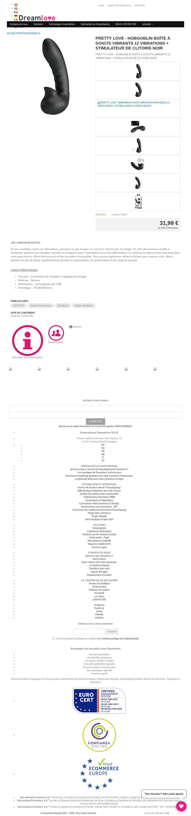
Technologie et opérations (62, 24)
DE (103, 454)
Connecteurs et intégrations (99, 500)
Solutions (38, 24)
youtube (99, 617)
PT (103, 460)
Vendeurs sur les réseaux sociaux (99, 534)
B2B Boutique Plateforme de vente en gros (99, 490)
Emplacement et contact (99, 575)
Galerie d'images (99, 572)
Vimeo (99, 611)
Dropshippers (99, 528)
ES (102, 444)
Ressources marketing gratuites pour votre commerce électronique (99, 476)
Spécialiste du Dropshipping (95, 24)
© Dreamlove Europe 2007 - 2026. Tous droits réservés (68, 813)
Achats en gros (99, 547)
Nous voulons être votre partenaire (99, 562)
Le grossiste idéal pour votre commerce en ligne (99, 479)
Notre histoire (99, 559)
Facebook (99, 608)
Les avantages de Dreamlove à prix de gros (99, 472)
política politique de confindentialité (121, 638)
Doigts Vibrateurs (84, 305)
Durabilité (99, 593)
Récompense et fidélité (99, 540)
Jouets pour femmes (41, 305)
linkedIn (99, 614)
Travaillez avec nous (99, 568)
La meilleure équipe (99, 565)
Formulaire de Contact (91, 426)
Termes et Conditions (99, 583)
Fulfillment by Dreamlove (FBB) (99, 497)
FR (102, 451)
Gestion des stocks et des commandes (99, 494)
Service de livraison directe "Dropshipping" (99, 487)
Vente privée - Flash (99, 537)
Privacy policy (99, 586)
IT (103, 457)
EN (103, 448)
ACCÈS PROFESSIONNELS (24, 33)
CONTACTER (99, 599)
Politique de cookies (99, 590)
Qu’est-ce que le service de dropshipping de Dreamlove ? (99, 469)
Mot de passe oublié (69, 426)
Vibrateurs (63, 305)
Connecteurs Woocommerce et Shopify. (99, 503)
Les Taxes (99, 596)
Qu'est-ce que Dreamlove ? (99, 556)
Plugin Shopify (99, 516)
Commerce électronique (99, 531)
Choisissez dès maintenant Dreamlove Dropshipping (99, 510)
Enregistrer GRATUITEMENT (117, 426)
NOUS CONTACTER (125, 24)
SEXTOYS (18, 305)
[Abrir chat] (181, 806)
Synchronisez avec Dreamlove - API (99, 506)
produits (147, 24)
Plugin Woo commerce (99, 513)
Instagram (99, 605)
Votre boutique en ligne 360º (99, 519)
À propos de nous (19, 24)
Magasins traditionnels (99, 544)
